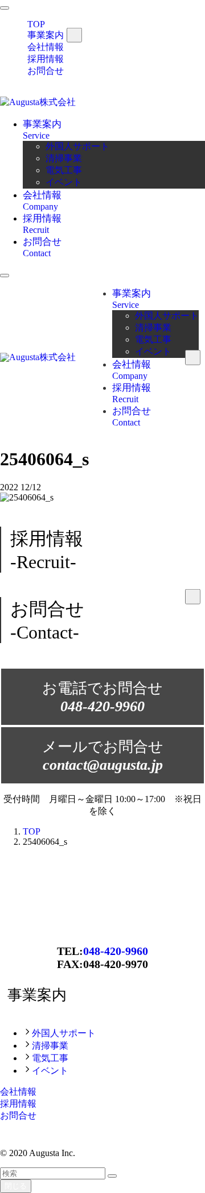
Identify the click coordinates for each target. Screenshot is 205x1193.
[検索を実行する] (112, 1176)
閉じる (16, 1186)
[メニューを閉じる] (4, 8)
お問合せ (45, 71)
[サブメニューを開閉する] (74, 35)
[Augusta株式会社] (38, 102)
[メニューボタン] (4, 275)
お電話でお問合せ (102, 697)
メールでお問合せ (102, 756)
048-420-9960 (115, 951)
